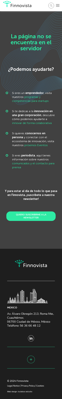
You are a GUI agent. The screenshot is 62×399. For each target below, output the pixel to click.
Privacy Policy (28, 385)
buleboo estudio (25, 391)
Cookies (40, 385)
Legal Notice (13, 385)
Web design (12, 391)
